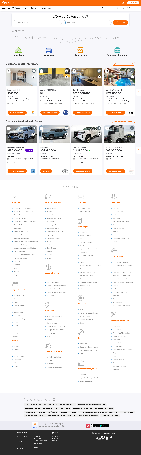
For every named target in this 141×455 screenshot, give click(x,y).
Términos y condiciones (37, 437)
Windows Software (87, 275)
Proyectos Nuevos (20, 275)
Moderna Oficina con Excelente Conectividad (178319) (93, 408)
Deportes (82, 338)
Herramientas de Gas (121, 279)
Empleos (82, 202)
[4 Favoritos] (107, 71)
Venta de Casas (20, 215)
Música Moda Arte (86, 304)
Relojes (16, 363)
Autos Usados (52, 208)
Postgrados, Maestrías (55, 330)
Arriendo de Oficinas (21, 238)
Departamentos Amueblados (25, 248)
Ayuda (19, 439)
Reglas (36, 447)
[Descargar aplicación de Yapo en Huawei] (88, 425)
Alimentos (116, 208)
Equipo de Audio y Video (89, 249)
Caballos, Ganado (119, 211)
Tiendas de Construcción (122, 305)
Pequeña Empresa (119, 336)
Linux (82, 259)
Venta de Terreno (20, 225)
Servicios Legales (119, 366)
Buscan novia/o (118, 225)
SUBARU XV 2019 (128, 412)
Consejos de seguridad (120, 8)
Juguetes (50, 364)
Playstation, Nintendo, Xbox (90, 265)
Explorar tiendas (107, 8)
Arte (81, 310)
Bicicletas (83, 344)
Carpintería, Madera (120, 262)
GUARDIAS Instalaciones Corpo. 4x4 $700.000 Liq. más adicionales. (50, 405)
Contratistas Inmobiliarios (122, 265)
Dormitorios (18, 312)
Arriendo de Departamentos (24, 235)
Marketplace (46, 8)
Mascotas (115, 202)
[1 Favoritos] (74, 71)
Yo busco (50, 295)
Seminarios (51, 333)
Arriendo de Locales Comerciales (26, 241)
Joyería (16, 350)
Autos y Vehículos (53, 202)
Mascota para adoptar (121, 235)
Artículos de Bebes (21, 295)
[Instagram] (100, 437)
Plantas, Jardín (19, 305)
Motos (49, 211)
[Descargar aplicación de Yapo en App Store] (95, 425)
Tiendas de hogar (20, 319)
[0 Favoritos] (41, 71)
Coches (49, 360)
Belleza (15, 340)
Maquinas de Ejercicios (88, 350)
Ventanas (17, 322)
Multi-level (117, 330)
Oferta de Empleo (86, 208)
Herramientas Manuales (121, 275)
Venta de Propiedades (22, 208)
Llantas (49, 251)
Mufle (49, 241)
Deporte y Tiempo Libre (89, 347)
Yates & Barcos (52, 273)
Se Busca (50, 255)
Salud (115, 363)
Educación (49, 310)
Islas (15, 268)
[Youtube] (110, 437)
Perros (115, 231)
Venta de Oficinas (20, 218)
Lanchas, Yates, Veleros (55, 289)
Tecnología (83, 226)
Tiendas (54, 440)
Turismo (116, 369)
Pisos (16, 302)
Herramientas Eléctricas (122, 272)
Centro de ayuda (134, 8)
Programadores (119, 353)
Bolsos (16, 346)
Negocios (17, 271)
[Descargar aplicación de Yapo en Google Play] (104, 425)
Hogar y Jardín (18, 289)
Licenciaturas (52, 323)
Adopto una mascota (121, 238)
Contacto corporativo (20, 445)
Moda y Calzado (20, 356)
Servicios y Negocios (120, 320)
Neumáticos (51, 248)
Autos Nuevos (52, 215)
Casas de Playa (19, 251)
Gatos (115, 215)
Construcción (117, 256)
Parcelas (17, 265)
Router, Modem (85, 269)
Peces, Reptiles (118, 228)
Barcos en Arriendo (54, 282)
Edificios (17, 261)
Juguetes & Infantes (54, 351)
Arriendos (17, 228)
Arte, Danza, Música (54, 316)
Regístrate (20, 448)
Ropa (16, 366)
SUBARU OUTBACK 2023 (110, 416)
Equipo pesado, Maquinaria (57, 235)
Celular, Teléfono (86, 242)
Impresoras (84, 252)
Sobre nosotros (22, 436)
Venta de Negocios (120, 343)
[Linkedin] (107, 437)
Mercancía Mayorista (87, 368)
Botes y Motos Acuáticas (56, 285)
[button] (33, 76)
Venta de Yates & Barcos (56, 292)
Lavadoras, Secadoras (88, 282)
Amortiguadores (53, 225)
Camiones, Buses (53, 228)
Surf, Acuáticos (85, 354)
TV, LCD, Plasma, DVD (88, 272)
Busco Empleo (85, 211)
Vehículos (16, 8)
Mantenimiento (118, 302)
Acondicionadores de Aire (90, 279)
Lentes (16, 353)
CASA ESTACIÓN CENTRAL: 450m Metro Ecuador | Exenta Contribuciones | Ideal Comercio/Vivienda (61, 416)
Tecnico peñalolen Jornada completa (91, 405)
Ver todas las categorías (56, 437)
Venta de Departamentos (23, 211)
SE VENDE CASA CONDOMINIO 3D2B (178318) (41, 412)
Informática (84, 246)
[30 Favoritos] (9, 71)
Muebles (17, 309)
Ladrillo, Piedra (118, 289)
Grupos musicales (86, 320)
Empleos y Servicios (30, 8)
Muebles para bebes (54, 367)
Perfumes (17, 359)
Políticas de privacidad (41, 440)
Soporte (19, 441)
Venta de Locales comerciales (25, 221)
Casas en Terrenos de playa (24, 255)
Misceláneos (117, 269)
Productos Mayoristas (121, 333)
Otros (16, 325)
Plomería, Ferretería (120, 292)
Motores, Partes (53, 245)
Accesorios (51, 221)
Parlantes (83, 262)
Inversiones (117, 326)
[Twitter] (103, 437)
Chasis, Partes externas (55, 231)
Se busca (17, 315)
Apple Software (86, 236)
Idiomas (49, 320)
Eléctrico (116, 285)
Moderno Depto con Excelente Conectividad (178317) (98, 412)
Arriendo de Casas (21, 231)
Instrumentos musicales (89, 313)
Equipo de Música (53, 238)
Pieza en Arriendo (20, 258)
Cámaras (83, 239)
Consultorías (117, 346)
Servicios (116, 295)
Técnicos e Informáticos (56, 326)
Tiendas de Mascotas (121, 221)
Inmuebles (6, 8)
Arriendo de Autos (54, 218)
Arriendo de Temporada (23, 245)
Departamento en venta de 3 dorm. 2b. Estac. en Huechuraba (47, 408)
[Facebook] (97, 437)
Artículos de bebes (54, 357)
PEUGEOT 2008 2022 (68, 412)
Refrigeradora (85, 285)
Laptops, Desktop (86, 255)
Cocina (16, 299)
